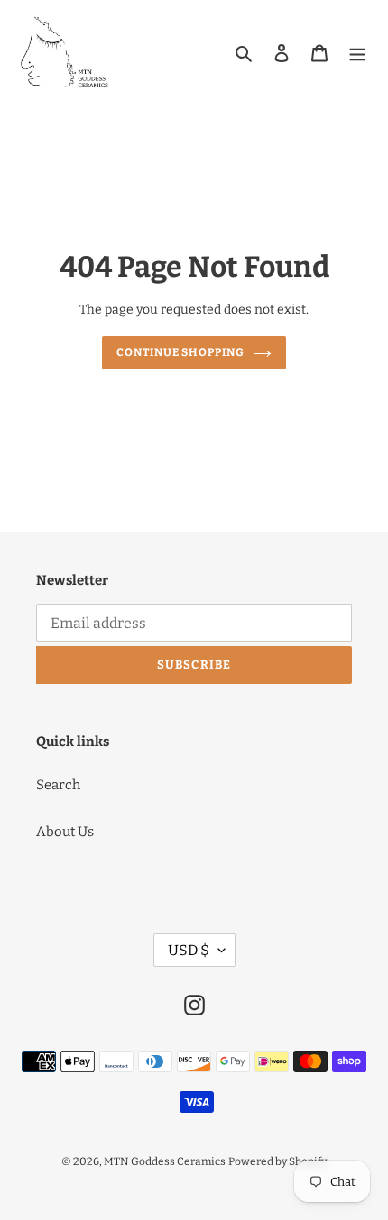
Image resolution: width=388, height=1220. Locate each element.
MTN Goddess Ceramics (165, 1161)
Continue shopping (180, 352)
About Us (65, 832)
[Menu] (357, 52)
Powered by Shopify (277, 1161)
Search (58, 785)
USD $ (188, 950)
